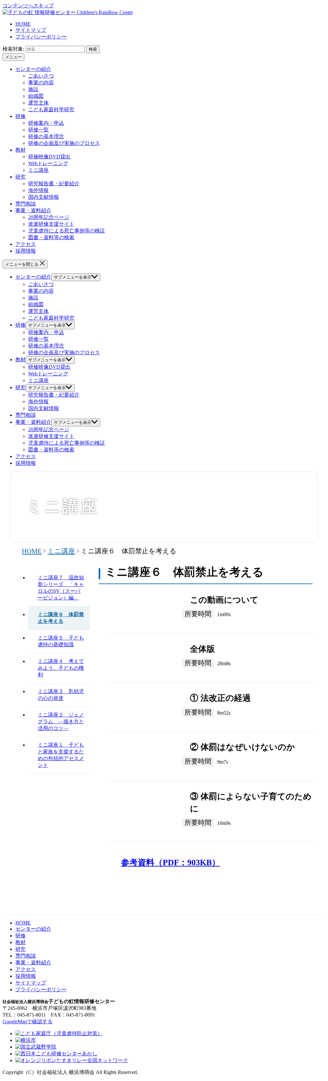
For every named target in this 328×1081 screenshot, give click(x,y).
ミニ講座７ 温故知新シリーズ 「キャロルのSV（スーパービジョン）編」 (61, 587)
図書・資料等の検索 (51, 237)
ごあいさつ (41, 76)
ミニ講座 (38, 170)
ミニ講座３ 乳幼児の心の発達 (61, 695)
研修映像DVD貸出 (49, 156)
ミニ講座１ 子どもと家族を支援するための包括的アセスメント (61, 755)
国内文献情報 (43, 197)
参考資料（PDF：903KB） (170, 862)
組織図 (36, 96)
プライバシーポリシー (41, 36)
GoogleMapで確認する (28, 1021)
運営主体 (38, 102)
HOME (23, 24)
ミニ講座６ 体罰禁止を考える (61, 618)
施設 (33, 89)
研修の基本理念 (46, 136)
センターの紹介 (33, 69)
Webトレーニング (48, 163)
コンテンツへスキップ (28, 5)
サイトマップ (30, 30)
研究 (20, 177)
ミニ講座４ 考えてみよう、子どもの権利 (61, 667)
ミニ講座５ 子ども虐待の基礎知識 (61, 641)
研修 (20, 116)
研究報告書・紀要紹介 (53, 183)
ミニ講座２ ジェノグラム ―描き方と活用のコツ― (61, 721)
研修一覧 (38, 129)
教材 (20, 150)
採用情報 (25, 251)
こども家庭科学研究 (51, 109)
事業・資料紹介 (33, 210)
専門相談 (25, 203)
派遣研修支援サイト (51, 224)
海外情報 (38, 190)
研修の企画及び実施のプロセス (64, 143)
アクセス (25, 244)
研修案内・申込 (46, 123)
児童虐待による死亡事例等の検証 (66, 230)
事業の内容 (41, 82)
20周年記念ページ (48, 217)
